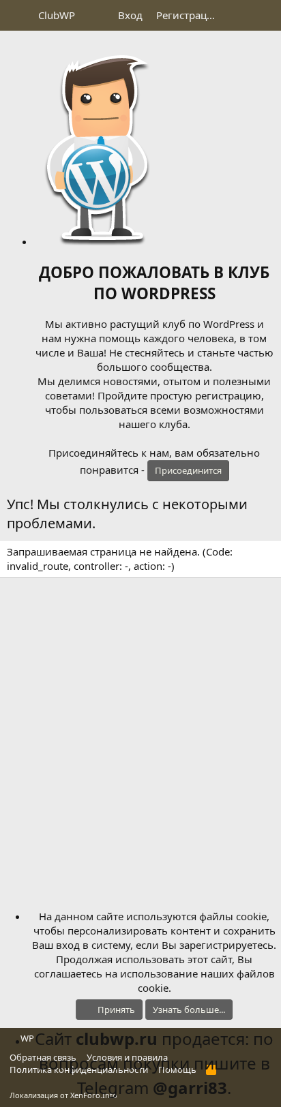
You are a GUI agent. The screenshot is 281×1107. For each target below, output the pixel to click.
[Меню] (19, 15)
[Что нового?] (237, 15)
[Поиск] (265, 15)
